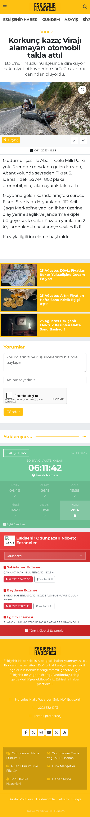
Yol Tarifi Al (46, 579)
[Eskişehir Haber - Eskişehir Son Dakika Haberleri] (44, 7)
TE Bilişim (57, 811)
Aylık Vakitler (16, 524)
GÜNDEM (51, 19)
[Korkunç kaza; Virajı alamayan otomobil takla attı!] (45, 108)
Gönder (13, 412)
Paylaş (13, 140)
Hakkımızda (45, 799)
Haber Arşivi (61, 779)
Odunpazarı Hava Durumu (22, 755)
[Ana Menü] (5, 7)
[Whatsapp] (56, 732)
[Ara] (85, 7)
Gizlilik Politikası (21, 799)
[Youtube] (48, 732)
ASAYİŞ (71, 19)
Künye (76, 799)
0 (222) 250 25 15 (19, 606)
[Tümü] (84, 436)
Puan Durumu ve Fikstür (22, 768)
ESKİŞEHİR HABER (20, 19)
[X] (33, 732)
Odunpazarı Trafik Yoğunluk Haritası (63, 755)
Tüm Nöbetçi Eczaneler (47, 630)
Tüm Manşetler (63, 766)
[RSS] (64, 732)
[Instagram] (41, 732)
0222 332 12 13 (48, 708)
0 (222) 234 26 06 (19, 579)
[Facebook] (25, 732)
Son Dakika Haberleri (17, 781)
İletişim (63, 799)
